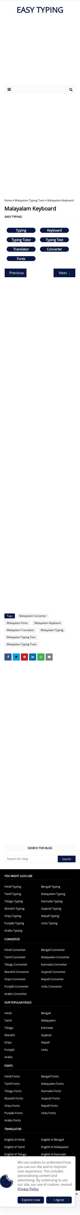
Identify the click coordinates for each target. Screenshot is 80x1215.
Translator (21, 249)
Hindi (8, 1013)
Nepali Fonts (49, 1106)
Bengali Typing (50, 886)
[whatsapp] (40, 657)
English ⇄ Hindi (14, 1140)
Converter (54, 249)
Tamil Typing (12, 894)
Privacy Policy (28, 1189)
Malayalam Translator (20, 630)
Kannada (47, 1028)
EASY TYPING (40, 9)
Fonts (21, 258)
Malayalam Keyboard (47, 623)
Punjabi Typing (14, 923)
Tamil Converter (15, 957)
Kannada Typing (51, 901)
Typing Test (54, 239)
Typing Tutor (21, 239)
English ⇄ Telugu (15, 1154)
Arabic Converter (15, 994)
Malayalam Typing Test (21, 637)
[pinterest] (24, 657)
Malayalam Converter (32, 616)
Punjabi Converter (16, 986)
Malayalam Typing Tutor (30, 200)
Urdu (44, 1050)
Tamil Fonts (12, 1084)
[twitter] (16, 657)
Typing (21, 230)
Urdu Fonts (48, 1113)
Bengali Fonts (50, 1076)
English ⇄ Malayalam (55, 1147)
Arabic (8, 1057)
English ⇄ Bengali (52, 1140)
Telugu (8, 1028)
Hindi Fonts (12, 1076)
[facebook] (8, 657)
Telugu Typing (13, 901)
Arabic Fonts (12, 1120)
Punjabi (9, 1050)
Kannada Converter (54, 964)
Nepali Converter (52, 979)
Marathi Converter (16, 972)
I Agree (59, 1200)
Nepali (45, 1042)
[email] (49, 657)
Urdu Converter (51, 986)
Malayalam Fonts (17, 623)
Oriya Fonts (12, 1106)
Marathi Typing (14, 908)
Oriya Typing (12, 916)
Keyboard (54, 230)
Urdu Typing (49, 923)
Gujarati (46, 1035)
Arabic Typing (13, 930)
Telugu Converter (15, 964)
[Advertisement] (40, 143)
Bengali (46, 1013)
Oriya (8, 1042)
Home (8, 200)
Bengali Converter (53, 950)
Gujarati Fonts (50, 1098)
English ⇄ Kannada (53, 1154)
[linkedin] (32, 657)
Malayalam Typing (52, 630)
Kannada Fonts (51, 1091)
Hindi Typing (12, 886)
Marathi (9, 1035)
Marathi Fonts (13, 1098)
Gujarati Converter (53, 972)
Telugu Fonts (13, 1091)
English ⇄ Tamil (14, 1147)
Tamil (8, 1020)
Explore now (31, 1200)
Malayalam (48, 1020)
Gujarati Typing (51, 908)
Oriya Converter (15, 979)
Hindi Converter (15, 950)
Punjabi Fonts (13, 1113)
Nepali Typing (50, 916)
